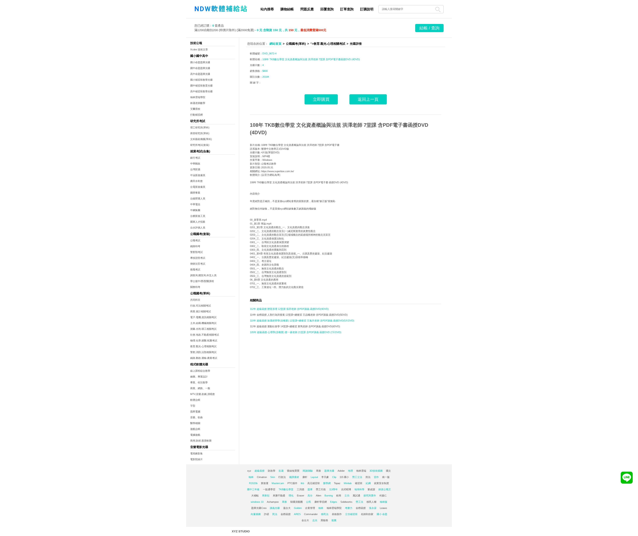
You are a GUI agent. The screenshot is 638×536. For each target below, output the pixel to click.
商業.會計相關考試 (200, 311)
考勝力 (348, 508)
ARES (297, 514)
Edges (333, 501)
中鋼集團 (195, 210)
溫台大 (287, 508)
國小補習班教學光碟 (201, 79)
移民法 (324, 514)
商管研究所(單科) (199, 133)
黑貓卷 (324, 520)
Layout (314, 477)
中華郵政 (195, 163)
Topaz (337, 483)
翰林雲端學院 (197, 97)
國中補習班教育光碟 (201, 85)
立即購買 (321, 99)
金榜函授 (361, 508)
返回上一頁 (368, 99)
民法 (274, 514)
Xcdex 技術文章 (199, 49)
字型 (192, 405)
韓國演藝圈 (296, 501)
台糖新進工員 (197, 216)
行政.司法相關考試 (200, 305)
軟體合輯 (195, 399)
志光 (314, 520)
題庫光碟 (329, 470)
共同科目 (195, 299)
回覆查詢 (327, 9)
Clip (334, 477)
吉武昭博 (346, 489)
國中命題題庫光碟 (200, 68)
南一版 (386, 477)
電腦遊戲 (195, 434)
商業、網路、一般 (200, 388)
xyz (249, 470)
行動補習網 (196, 114)
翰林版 (383, 501)
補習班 (358, 483)
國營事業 (195, 192)
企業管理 (310, 508)
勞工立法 (357, 477)
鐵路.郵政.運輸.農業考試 (203, 358)
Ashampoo (273, 501)
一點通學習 (269, 489)
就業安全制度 (381, 483)
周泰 (318, 470)
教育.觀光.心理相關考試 (203, 346)
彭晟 (281, 470)
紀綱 (368, 483)
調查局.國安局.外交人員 (203, 275)
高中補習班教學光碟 (201, 91)
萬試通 (356, 495)
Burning (328, 495)
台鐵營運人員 (197, 198)
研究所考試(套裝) (199, 145)
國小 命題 (382, 514)
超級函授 (260, 470)
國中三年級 (253, 489)
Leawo (383, 508)
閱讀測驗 (308, 470)
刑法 (368, 477)
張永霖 (372, 508)
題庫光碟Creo (258, 508)
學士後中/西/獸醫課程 (202, 281)
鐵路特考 (195, 246)
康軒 (304, 477)
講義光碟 (275, 508)
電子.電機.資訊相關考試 (203, 317)
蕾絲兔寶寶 (293, 470)
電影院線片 (196, 459)
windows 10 (257, 501)
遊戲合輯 (195, 429)
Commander (311, 514)
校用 (338, 495)
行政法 (282, 477)
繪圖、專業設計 (199, 376)
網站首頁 (275, 43)
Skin (272, 477)
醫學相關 (195, 423)
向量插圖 (256, 514)
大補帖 (255, 495)
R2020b (253, 483)
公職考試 (195, 240)
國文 (388, 470)
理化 (291, 495)
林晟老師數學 (197, 103)
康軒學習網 (320, 501)
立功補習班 (351, 514)
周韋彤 (265, 495)
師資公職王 (384, 489)
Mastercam (278, 483)
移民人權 (371, 501)
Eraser (300, 495)
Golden (298, 508)
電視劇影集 (196, 453)
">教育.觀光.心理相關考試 (327, 43)
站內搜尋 (267, 9)
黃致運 (264, 483)
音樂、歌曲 (196, 417)
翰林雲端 (361, 470)
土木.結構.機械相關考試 (203, 323)
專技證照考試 (197, 257)
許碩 (266, 514)
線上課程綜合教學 (200, 370)
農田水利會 (196, 181)
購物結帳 (287, 9)
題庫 (310, 489)
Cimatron (262, 477)
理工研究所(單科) (199, 127)
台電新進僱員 (197, 186)
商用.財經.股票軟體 (201, 440)
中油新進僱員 (197, 175)
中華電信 (195, 204)
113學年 (333, 489)
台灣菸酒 (195, 169)
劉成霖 (371, 489)
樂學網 (327, 483)
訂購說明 (366, 9)
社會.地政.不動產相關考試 (204, 334)
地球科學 (359, 489)
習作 (376, 477)
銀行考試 (195, 157)
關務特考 (195, 287)
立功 (346, 495)
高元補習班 (313, 483)
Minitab (348, 483)
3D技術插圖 (376, 470)
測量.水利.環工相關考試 (203, 328)
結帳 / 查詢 (429, 28)
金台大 (305, 520)
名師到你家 (367, 514)
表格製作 (337, 514)
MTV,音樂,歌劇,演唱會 (202, 394)
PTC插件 (292, 483)
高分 (310, 495)
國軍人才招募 (197, 221)
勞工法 (359, 501)
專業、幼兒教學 (199, 382)
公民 (308, 501)
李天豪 (325, 477)
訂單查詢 (347, 9)
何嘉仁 (383, 495)
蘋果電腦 (195, 411)
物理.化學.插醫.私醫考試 (203, 340)
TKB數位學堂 (286, 489)
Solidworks (346, 501)
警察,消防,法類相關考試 (203, 352)
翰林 (251, 477)
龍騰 (333, 520)
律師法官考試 (197, 263)
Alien (318, 495)
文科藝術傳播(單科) (201, 139)
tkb (302, 483)
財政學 (271, 470)
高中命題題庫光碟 (200, 74)
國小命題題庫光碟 (200, 62)
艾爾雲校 (195, 108)
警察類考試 (196, 252)
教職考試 (195, 269)
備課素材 (294, 477)
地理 (350, 470)
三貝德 (300, 489)
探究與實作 (370, 495)
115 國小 (344, 477)
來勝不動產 (279, 495)
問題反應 (307, 9)
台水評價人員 (197, 227)
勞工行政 (321, 489)
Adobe (341, 470)
